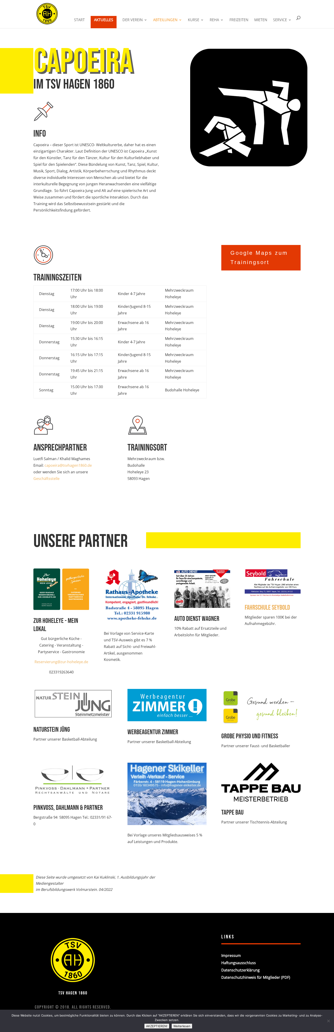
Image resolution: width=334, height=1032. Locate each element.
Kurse (193, 20)
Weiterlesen (181, 1026)
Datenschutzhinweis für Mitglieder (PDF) (255, 977)
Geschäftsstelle (46, 478)
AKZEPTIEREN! (156, 1026)
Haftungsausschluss (238, 962)
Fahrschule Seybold (267, 608)
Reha (214, 20)
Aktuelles (103, 19)
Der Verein (132, 20)
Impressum (231, 955)
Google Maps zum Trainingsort (259, 257)
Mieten (260, 20)
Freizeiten (238, 20)
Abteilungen (165, 20)
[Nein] (328, 1021)
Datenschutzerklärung (240, 970)
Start (79, 20)
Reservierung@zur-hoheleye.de (61, 661)
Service (280, 20)
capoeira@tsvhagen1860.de (68, 465)
